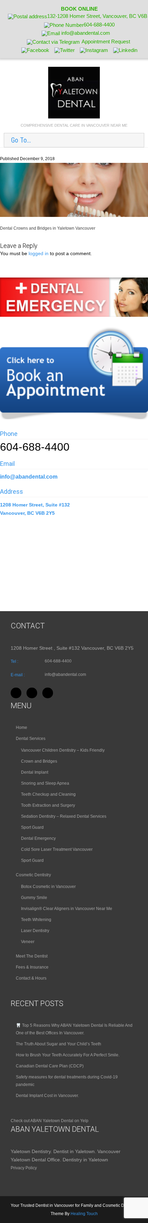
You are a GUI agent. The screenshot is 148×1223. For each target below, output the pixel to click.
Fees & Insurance (32, 967)
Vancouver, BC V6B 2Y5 (27, 513)
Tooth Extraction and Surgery (48, 805)
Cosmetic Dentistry (33, 874)
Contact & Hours (31, 978)
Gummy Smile (34, 897)
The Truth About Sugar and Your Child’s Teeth (58, 1044)
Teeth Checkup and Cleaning (48, 794)
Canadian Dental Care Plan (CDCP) (50, 1066)
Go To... (21, 140)
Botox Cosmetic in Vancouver (48, 886)
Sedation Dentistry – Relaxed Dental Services (63, 816)
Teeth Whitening (36, 919)
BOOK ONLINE (79, 9)
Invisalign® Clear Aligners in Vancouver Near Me (66, 908)
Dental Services (30, 738)
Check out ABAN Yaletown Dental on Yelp (49, 1120)
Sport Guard (32, 827)
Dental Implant (34, 772)
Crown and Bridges (39, 761)
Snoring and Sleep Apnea (45, 783)
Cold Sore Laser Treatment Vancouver (57, 849)
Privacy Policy (24, 1167)
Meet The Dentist (31, 956)
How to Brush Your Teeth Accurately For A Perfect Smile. (67, 1055)
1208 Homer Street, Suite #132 (35, 505)
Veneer (27, 941)
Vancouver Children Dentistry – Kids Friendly (63, 750)
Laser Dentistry (35, 930)
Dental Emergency (38, 838)
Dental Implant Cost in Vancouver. (47, 1095)
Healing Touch (84, 1213)
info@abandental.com (28, 477)
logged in (39, 253)
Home (21, 727)
